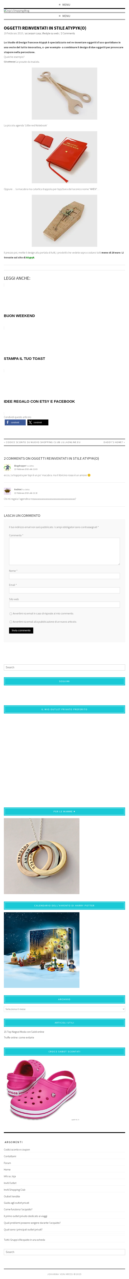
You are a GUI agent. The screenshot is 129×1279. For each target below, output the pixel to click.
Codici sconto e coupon (17, 1149)
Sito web (14, 599)
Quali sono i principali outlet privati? (23, 1229)
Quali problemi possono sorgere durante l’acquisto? (32, 1222)
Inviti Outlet (10, 1183)
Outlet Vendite (12, 1196)
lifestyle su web (50, 33)
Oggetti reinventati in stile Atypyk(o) (45, 28)
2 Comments (68, 33)
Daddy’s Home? (113, 442)
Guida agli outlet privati (16, 1202)
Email (13, 584)
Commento (16, 535)
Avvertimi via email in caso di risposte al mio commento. (43, 613)
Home (7, 1169)
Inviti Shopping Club (14, 1189)
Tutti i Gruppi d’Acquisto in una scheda (24, 1239)
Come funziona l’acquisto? (18, 1209)
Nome (13, 570)
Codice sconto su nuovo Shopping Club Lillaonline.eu (43, 442)
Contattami (10, 1156)
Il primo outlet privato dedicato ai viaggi (25, 1216)
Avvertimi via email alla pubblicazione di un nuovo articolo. (45, 621)
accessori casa (33, 33)
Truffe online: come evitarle (19, 1037)
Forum (7, 1163)
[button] (15, 422)
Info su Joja (10, 1176)
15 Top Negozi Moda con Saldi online (24, 1031)
